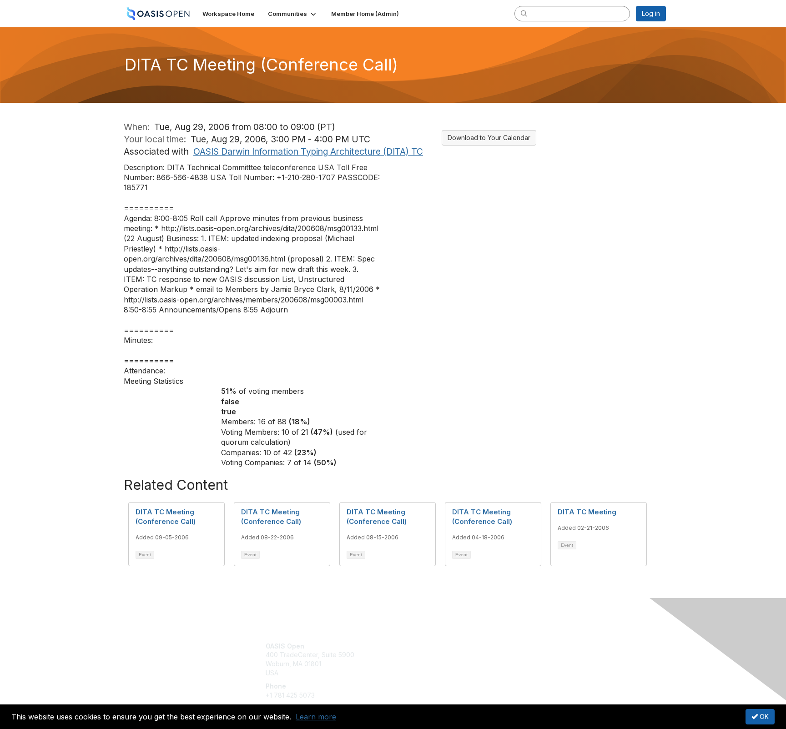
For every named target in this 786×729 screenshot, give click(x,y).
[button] (292, 13)
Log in (651, 13)
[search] (524, 13)
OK (763, 716)
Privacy (539, 655)
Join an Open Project (428, 659)
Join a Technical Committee (438, 673)
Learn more (316, 716)
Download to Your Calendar (489, 137)
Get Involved (416, 646)
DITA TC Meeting (587, 512)
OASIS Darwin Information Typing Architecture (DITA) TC (308, 151)
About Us (541, 646)
